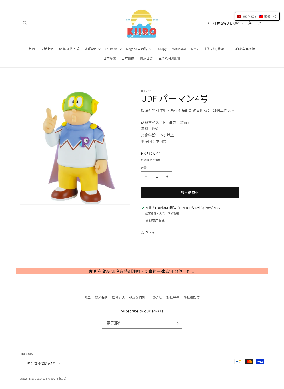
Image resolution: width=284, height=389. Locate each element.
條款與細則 (137, 298)
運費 (158, 160)
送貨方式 (118, 298)
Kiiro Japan (36, 378)
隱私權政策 (191, 298)
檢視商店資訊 (155, 220)
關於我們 (101, 298)
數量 (144, 168)
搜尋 (87, 298)
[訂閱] (177, 323)
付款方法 (155, 298)
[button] (25, 23)
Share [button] (150, 232)
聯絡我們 (172, 298)
